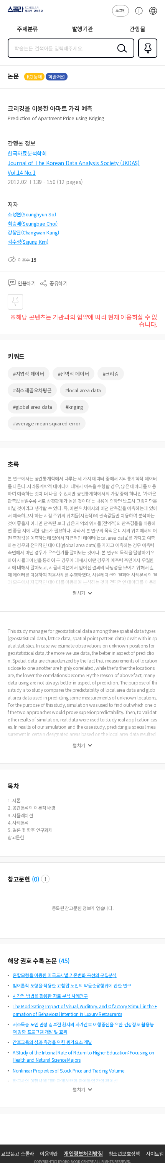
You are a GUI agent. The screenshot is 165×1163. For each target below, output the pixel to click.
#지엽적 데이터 (28, 373)
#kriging (74, 406)
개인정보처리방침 (83, 1153)
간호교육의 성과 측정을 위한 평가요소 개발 (52, 1042)
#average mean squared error (46, 423)
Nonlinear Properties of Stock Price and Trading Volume (68, 1070)
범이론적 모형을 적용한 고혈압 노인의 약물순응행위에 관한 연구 (72, 985)
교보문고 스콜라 (17, 1153)
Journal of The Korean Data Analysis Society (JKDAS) (74, 163)
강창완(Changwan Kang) (33, 232)
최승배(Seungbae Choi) (33, 223)
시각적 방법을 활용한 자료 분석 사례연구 (50, 995)
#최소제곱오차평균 (32, 390)
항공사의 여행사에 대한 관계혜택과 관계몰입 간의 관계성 (65, 1081)
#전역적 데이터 (73, 373)
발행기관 (82, 29)
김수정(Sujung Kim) (28, 241)
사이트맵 (155, 1153)
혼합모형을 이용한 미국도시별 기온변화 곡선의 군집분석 (65, 975)
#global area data (32, 406)
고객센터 (137, 14)
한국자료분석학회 (27, 153)
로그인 (120, 10)
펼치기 (79, 593)
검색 (120, 54)
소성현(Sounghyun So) (32, 214)
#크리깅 (111, 373)
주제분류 (27, 29)
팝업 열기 (45, 879)
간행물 (137, 29)
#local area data (83, 390)
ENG (153, 14)
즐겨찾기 (146, 57)
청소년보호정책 (124, 1153)
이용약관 (49, 1153)
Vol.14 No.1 (22, 172)
